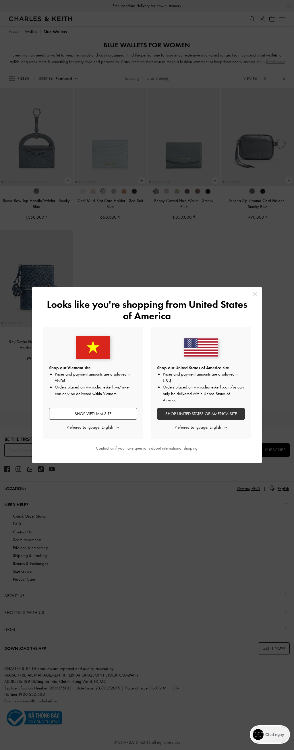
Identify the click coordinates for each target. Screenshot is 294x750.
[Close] (255, 294)
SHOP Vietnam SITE (93, 413)
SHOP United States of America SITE (201, 413)
